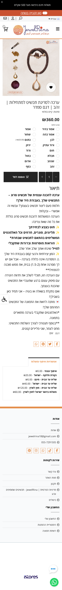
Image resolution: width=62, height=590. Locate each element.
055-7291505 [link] (48, 442)
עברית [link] (53, 18)
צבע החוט (55, 125)
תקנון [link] (53, 483)
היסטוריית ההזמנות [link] (47, 524)
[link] (54, 582)
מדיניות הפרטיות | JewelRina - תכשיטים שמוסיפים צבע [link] (31, 491)
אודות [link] (53, 430)
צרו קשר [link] (52, 471)
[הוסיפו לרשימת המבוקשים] (51, 87)
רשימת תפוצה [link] (49, 530)
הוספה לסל (19, 177)
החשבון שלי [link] (50, 518)
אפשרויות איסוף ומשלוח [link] (43, 361)
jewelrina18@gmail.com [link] (42, 436)
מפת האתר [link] (50, 477)
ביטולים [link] (52, 500)
